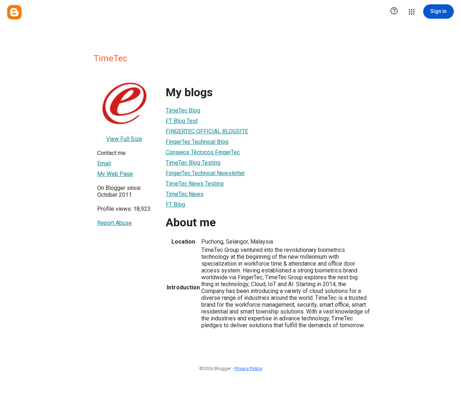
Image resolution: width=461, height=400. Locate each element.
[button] (394, 11)
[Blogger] (14, 12)
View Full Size (124, 138)
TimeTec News (184, 194)
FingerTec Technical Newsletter (205, 173)
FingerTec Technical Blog (197, 141)
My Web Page (115, 173)
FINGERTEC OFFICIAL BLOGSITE (207, 131)
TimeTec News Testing (195, 183)
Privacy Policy (248, 368)
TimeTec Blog (183, 110)
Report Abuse (114, 222)
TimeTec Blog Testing (193, 162)
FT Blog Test (182, 120)
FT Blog (175, 204)
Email (104, 163)
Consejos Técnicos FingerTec (203, 152)
